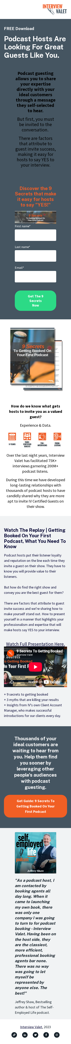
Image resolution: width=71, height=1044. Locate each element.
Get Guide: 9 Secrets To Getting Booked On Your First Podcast (35, 806)
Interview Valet (31, 1027)
